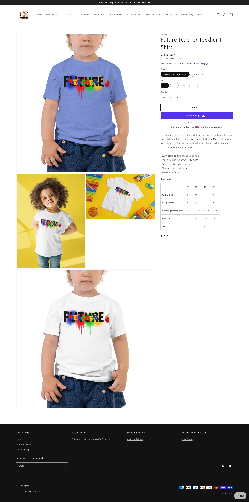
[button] (218, 14)
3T (174, 85)
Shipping (164, 58)
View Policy (188, 439)
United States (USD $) (27, 491)
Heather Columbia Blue (175, 74)
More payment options (196, 122)
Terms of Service (24, 444)
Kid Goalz (229, 493)
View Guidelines (135, 439)
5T (193, 85)
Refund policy (22, 449)
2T (165, 85)
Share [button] (166, 235)
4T (184, 85)
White (197, 74)
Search (19, 439)
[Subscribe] (65, 466)
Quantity (164, 92)
